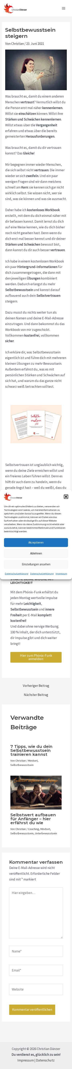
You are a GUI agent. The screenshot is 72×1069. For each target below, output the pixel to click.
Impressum (61, 573)
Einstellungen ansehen (36, 564)
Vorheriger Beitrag (36, 685)
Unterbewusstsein (46, 833)
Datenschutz (45, 1060)
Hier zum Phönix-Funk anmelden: (36, 657)
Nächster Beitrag (36, 695)
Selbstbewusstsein (22, 765)
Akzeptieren (36, 542)
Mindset (33, 760)
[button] (66, 497)
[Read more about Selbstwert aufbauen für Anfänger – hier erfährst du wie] (36, 792)
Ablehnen (36, 553)
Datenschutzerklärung (16, 573)
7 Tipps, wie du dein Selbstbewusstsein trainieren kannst (31, 750)
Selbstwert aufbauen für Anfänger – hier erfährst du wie (33, 819)
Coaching (33, 829)
